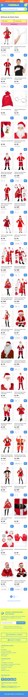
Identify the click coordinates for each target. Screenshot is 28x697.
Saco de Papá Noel (6, 109)
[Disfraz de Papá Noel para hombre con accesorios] (7, 255)
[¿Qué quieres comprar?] (2, 5)
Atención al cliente (15, 634)
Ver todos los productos (14, 601)
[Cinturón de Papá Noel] (20, 507)
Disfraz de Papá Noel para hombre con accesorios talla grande (20, 298)
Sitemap (3, 669)
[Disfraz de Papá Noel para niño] (7, 67)
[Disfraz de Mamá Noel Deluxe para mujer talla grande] (7, 444)
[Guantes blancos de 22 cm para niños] (20, 67)
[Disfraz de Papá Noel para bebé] (20, 318)
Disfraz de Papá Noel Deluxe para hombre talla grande (20, 361)
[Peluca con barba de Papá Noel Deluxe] (7, 350)
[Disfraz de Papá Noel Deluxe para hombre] (7, 161)
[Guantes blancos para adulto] (20, 35)
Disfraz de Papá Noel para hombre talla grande (20, 392)
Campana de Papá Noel (7, 141)
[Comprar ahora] (12, 55)
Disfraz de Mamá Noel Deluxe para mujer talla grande (7, 455)
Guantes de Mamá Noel (20, 549)
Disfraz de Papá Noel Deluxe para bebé (20, 581)
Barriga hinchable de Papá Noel (6, 424)
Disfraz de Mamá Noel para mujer (7, 235)
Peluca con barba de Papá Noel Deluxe (6, 361)
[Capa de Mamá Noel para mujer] (7, 507)
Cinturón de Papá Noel (20, 518)
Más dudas (4, 655)
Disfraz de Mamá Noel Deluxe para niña (7, 47)
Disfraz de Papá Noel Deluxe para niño (20, 173)
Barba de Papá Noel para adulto (19, 141)
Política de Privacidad (7, 665)
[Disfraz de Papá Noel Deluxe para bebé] (20, 570)
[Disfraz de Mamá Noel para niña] (20, 224)
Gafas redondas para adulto (20, 110)
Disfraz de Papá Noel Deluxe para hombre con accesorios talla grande (20, 267)
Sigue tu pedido (15, 640)
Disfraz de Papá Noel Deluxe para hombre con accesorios (20, 204)
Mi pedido (3, 649)
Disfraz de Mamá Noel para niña (20, 235)
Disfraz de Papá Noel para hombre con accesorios (6, 267)
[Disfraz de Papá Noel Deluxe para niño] (20, 161)
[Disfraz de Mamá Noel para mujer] (7, 224)
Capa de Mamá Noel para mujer (6, 518)
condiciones (6, 628)
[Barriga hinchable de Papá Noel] (7, 412)
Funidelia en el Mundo (7, 662)
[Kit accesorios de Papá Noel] (7, 538)
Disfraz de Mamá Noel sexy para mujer (7, 330)
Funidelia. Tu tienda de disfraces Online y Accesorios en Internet (13, 5)
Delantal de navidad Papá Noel (6, 487)
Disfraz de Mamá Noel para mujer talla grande (20, 424)
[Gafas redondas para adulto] (20, 98)
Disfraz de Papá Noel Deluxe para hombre (6, 173)
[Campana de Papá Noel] (7, 130)
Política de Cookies (6, 667)
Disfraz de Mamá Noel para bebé (7, 581)
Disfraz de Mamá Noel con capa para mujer (7, 298)
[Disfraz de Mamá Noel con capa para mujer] (7, 287)
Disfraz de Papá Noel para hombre (6, 204)
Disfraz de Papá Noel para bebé (20, 330)
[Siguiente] (17, 596)
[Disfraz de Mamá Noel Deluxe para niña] (7, 35)
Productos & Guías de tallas (8, 652)
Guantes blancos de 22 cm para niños (20, 78)
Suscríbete (21, 623)
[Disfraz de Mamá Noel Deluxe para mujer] (20, 475)
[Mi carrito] (25, 5)
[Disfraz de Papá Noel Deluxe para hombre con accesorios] (20, 193)
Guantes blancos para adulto (20, 47)
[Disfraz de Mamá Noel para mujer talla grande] (20, 412)
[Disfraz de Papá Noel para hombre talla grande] (20, 381)
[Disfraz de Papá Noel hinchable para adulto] (20, 444)
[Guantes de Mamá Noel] (20, 538)
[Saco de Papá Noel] (7, 98)
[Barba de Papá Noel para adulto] (20, 130)
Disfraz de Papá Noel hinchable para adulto (20, 455)
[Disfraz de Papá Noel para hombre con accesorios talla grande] (20, 287)
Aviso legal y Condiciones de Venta (10, 664)
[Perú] (2, 679)
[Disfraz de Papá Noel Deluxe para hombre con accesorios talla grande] (20, 255)
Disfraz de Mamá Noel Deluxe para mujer (20, 487)
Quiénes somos (5, 670)
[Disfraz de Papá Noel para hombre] (7, 193)
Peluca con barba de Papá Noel (6, 392)
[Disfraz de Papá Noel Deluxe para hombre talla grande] (20, 350)
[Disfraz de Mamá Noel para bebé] (7, 570)
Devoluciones (5, 654)
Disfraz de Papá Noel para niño (6, 78)
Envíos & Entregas (6, 651)
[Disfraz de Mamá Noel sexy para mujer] (7, 318)
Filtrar (6, 21)
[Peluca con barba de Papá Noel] (7, 381)
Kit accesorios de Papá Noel (7, 550)
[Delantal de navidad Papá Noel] (7, 475)
